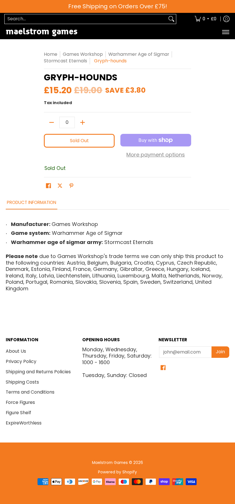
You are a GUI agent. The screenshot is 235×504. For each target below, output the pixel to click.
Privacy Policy (21, 361)
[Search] (171, 19)
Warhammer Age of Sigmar (138, 54)
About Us (16, 351)
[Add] (82, 122)
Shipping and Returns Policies (38, 371)
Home (50, 54)
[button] (48, 186)
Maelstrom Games (110, 462)
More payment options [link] (155, 155)
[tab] (31, 204)
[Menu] (225, 32)
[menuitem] (205, 19)
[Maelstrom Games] (41, 32)
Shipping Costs (22, 382)
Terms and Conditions (30, 392)
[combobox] (86, 19)
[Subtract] (51, 122)
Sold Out (79, 140)
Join (220, 351)
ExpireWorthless (24, 423)
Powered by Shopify (117, 472)
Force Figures (20, 402)
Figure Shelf (18, 412)
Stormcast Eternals (65, 60)
